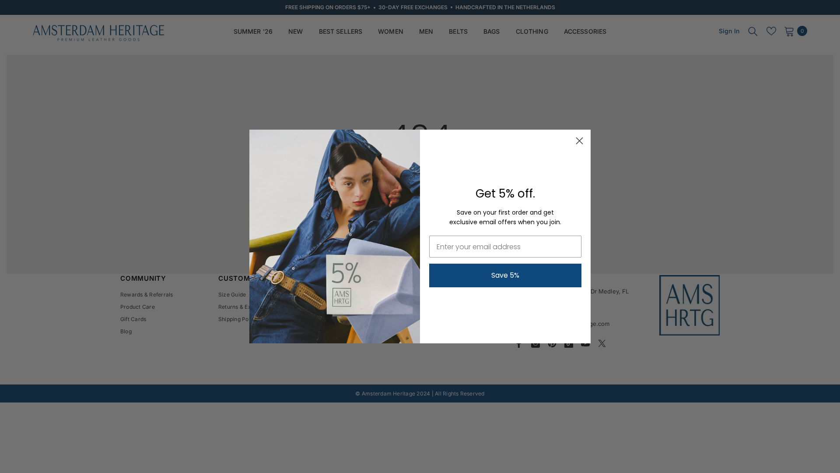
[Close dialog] (579, 140)
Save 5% (505, 275)
